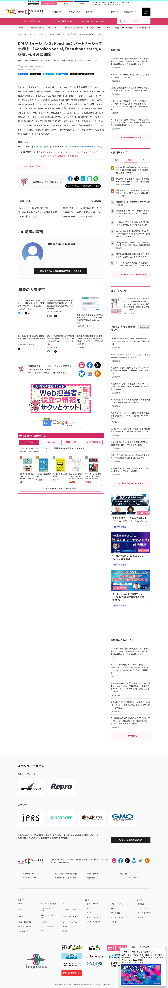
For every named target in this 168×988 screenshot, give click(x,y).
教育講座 (111, 4)
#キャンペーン (53, 152)
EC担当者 (65, 3)
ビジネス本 (50, 442)
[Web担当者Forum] (30, 862)
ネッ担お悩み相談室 (58, 372)
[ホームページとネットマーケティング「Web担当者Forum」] (117, 948)
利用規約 (123, 874)
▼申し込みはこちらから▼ (132, 962)
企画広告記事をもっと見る (133, 483)
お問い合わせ (93, 874)
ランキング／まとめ (94, 922)
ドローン (104, 4)
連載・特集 (89, 12)
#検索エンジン (72, 156)
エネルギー (96, 4)
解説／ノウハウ (92, 904)
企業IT (95, 2)
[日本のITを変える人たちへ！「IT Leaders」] (94, 957)
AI (49, 27)
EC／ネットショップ (48, 926)
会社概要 (91, 877)
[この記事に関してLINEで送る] (95, 178)
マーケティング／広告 (35, 27)
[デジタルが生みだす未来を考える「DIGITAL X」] (94, 965)
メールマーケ (24, 931)
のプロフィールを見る (60, 271)
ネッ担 (46, 372)
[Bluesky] (134, 860)
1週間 (130, 160)
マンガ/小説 (115, 913)
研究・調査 (125, 2)
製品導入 (81, 3)
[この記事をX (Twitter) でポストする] (76, 178)
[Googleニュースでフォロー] (140, 860)
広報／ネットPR (25, 926)
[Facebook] (89, 365)
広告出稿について (130, 12)
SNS (56, 27)
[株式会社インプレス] (36, 961)
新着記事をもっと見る (132, 137)
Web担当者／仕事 (144, 27)
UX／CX (44, 922)
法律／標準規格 (25, 922)
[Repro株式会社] (61, 787)
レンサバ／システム (70, 922)
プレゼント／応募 (144, 913)
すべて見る (132, 736)
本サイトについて (31, 874)
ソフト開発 (102, 2)
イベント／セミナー (118, 917)
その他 (65, 931)
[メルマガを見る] (114, 860)
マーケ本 (29, 442)
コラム (89, 913)
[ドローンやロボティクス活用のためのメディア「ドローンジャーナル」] (117, 965)
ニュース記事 (142, 908)
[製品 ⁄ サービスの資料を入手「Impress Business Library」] (71, 965)
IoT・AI (109, 2)
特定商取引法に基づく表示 (66, 877)
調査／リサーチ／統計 (124, 27)
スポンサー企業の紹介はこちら (131, 840)
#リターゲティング (48, 156)
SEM (42, 931)
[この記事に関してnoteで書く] (89, 178)
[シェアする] (70, 178)
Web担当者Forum (30, 12)
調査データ (91, 908)
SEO (21, 27)
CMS (109, 27)
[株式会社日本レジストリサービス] (31, 818)
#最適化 (61, 156)
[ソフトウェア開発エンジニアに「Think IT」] (94, 948)
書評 (112, 908)
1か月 (144, 160)
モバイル (66, 926)
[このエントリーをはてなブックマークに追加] (83, 178)
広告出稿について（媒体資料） (67, 874)
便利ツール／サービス (95, 917)
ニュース (32, 34)
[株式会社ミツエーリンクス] (31, 787)
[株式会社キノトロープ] (61, 818)
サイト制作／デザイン (95, 27)
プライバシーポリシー (32, 877)
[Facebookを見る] (120, 860)
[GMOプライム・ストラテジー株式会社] (122, 818)
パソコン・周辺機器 (92, 442)
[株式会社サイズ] (92, 818)
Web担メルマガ (74, 12)
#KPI (43, 152)
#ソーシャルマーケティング (72, 152)
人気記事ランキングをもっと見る (132, 274)
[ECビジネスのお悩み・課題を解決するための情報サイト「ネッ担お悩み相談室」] (71, 973)
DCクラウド (117, 2)
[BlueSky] (81, 373)
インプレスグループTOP (129, 877)
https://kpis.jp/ (45, 146)
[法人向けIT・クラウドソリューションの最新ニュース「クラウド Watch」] (71, 957)
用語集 (140, 917)
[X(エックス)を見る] (127, 860)
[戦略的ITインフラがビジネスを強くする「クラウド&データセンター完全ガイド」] (71, 948)
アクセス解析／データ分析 (72, 27)
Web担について (113, 12)
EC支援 (117, 4)
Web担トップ (22, 34)
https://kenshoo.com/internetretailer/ (82, 146)
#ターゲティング (91, 152)
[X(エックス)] (97, 365)
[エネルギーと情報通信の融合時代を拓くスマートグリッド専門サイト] (117, 957)
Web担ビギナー (57, 12)
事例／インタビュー (118, 904)
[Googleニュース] (89, 373)
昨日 (117, 160)
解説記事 (141, 904)
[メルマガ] (81, 365)
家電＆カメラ (71, 442)
